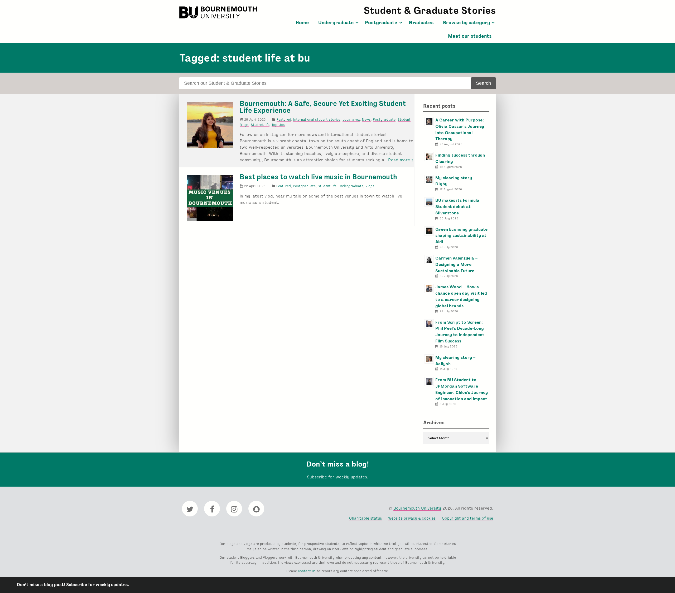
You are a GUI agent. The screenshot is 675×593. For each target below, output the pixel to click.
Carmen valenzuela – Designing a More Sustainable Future (456, 264)
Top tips (278, 125)
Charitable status (365, 518)
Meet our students (470, 36)
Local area (351, 119)
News (366, 119)
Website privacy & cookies (412, 518)
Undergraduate (336, 23)
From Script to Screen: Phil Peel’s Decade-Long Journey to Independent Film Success (459, 331)
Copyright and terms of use (467, 518)
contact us (307, 571)
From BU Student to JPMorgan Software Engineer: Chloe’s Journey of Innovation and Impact (461, 389)
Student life (260, 125)
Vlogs (369, 186)
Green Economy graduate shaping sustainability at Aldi (461, 236)
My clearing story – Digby (455, 181)
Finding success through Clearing (460, 158)
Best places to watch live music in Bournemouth (318, 176)
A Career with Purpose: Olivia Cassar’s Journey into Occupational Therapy (459, 129)
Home (302, 23)
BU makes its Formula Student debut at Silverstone (457, 206)
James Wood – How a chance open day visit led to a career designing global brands (461, 296)
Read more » (400, 160)
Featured (284, 119)
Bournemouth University (218, 12)
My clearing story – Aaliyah (455, 360)
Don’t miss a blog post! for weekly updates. (73, 584)
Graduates (421, 23)
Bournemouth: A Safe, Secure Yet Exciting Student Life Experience (323, 107)
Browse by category (466, 23)
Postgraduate (381, 23)
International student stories (316, 119)
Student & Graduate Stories (430, 10)
